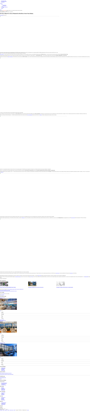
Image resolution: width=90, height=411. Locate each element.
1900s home (23, 217)
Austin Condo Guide (3, 402)
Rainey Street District (10, 56)
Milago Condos (3, 370)
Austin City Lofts (3, 397)
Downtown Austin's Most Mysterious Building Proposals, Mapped (8, 287)
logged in (4, 293)
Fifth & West (2, 394)
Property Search (3, 404)
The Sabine (2, 398)
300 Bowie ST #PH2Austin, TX (2, 298)
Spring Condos (3, 369)
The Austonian (3, 384)
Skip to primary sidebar (4, 1)
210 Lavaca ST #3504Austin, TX (2, 343)
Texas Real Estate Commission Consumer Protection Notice (6, 374)
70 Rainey (2, 393)
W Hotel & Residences (4, 383)
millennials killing (86, 276)
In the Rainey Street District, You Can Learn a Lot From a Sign (35, 287)
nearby (38, 275)
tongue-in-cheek (73, 217)
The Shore (2, 387)
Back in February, (2, 54)
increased (16, 276)
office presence (19, 276)
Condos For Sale (3, 403)
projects (40, 275)
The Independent (3, 368)
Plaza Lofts (2, 399)
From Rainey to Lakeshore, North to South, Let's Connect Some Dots (64, 287)
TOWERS (1, 3)
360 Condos (2, 388)
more (30, 276)
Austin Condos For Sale (3, 377)
